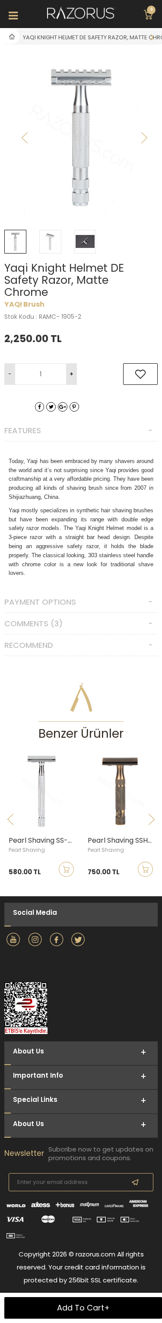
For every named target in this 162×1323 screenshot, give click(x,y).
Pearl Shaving (27, 849)
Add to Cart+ (83, 1307)
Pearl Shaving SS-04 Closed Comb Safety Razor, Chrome (44, 840)
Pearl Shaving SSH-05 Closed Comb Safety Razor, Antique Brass (123, 840)
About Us (28, 1123)
